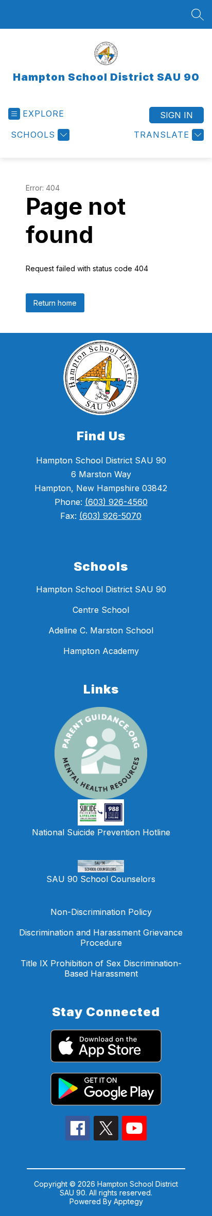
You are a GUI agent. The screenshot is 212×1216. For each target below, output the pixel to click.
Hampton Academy (101, 651)
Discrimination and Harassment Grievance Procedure (101, 937)
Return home (55, 302)
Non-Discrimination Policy (101, 912)
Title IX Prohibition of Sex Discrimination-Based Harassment (101, 968)
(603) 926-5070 (110, 516)
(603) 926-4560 (116, 502)
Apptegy (128, 1201)
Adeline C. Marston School (100, 630)
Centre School (101, 610)
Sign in (176, 115)
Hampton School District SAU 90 (101, 589)
